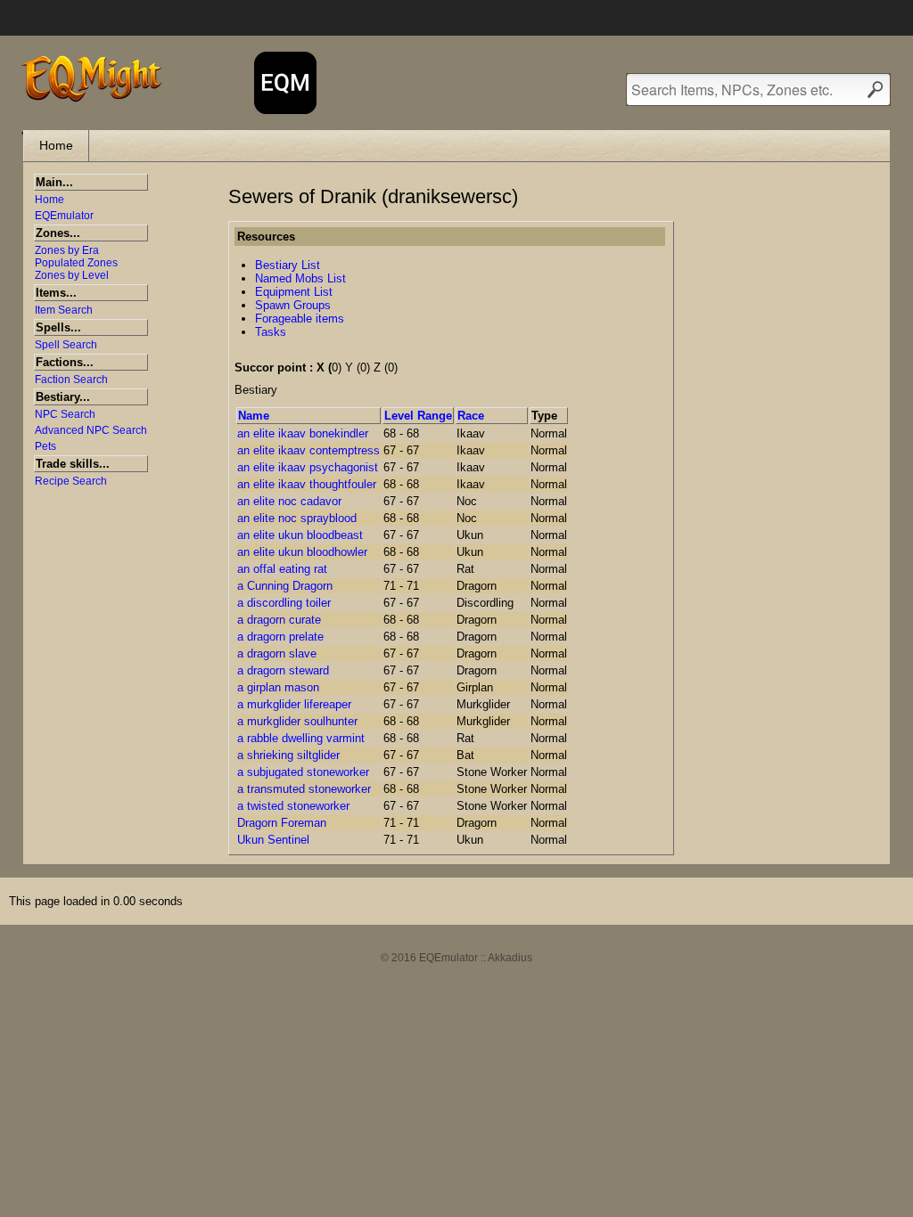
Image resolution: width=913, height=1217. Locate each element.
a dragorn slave (277, 653)
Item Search (64, 310)
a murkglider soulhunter (297, 721)
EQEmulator (64, 215)
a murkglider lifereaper (294, 704)
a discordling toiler (284, 602)
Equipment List (294, 291)
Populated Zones (76, 263)
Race (470, 415)
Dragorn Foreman (281, 822)
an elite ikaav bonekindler (302, 433)
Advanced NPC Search (91, 430)
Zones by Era (67, 250)
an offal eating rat (282, 569)
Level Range (418, 415)
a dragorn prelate (280, 636)
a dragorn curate (279, 619)
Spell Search (66, 345)
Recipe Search (71, 481)
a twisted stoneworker (293, 806)
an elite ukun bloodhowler (302, 552)
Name (253, 415)
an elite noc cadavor (289, 501)
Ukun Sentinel (273, 839)
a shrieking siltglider (288, 755)
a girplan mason (278, 687)
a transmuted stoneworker (304, 789)
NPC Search (65, 414)
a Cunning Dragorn (285, 585)
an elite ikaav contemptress (308, 450)
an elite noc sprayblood (297, 518)
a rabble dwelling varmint (301, 738)
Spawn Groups (293, 305)
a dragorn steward (283, 670)
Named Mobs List (300, 278)
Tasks (270, 332)
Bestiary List (287, 265)
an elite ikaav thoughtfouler (306, 484)
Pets (45, 446)
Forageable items (299, 318)
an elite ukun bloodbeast (300, 535)
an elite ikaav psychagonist (307, 467)
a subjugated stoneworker (303, 772)
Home (56, 145)
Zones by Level (72, 275)
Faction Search (71, 379)
